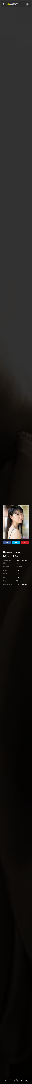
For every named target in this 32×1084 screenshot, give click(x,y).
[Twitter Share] (16, 542)
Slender (24, 584)
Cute (17, 584)
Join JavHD (16, 1080)
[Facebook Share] (7, 542)
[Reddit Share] (25, 542)
